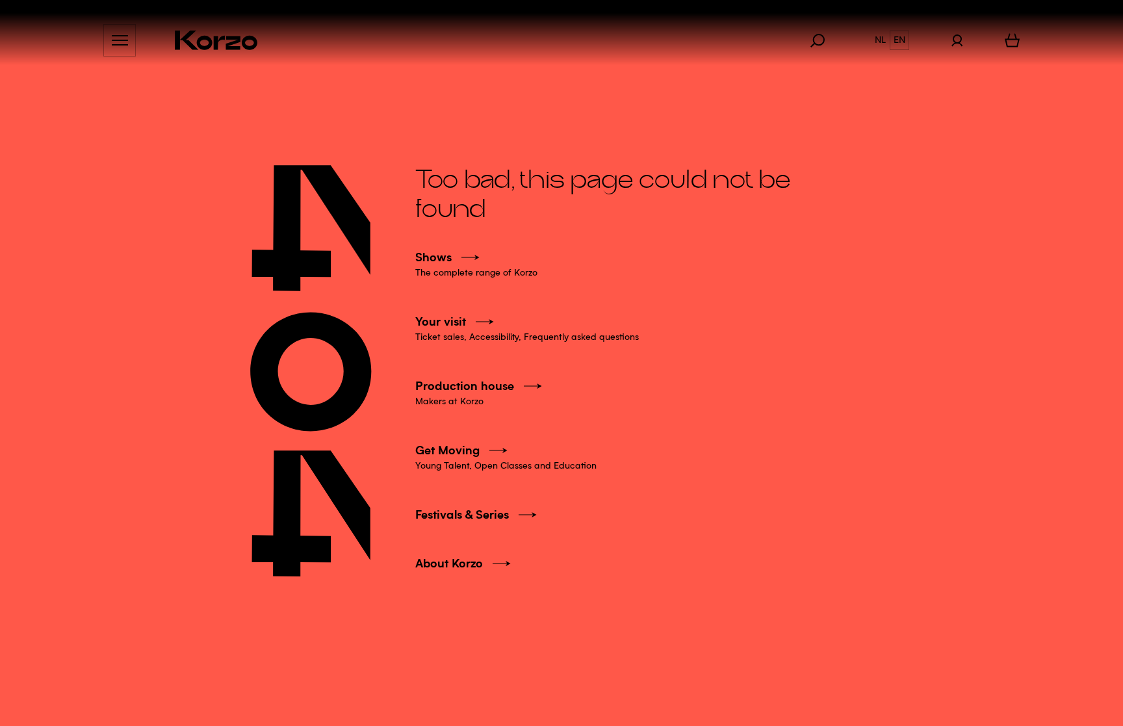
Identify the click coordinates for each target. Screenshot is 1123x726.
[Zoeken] (824, 40)
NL (880, 40)
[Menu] (119, 40)
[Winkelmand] (1012, 40)
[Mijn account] (957, 40)
